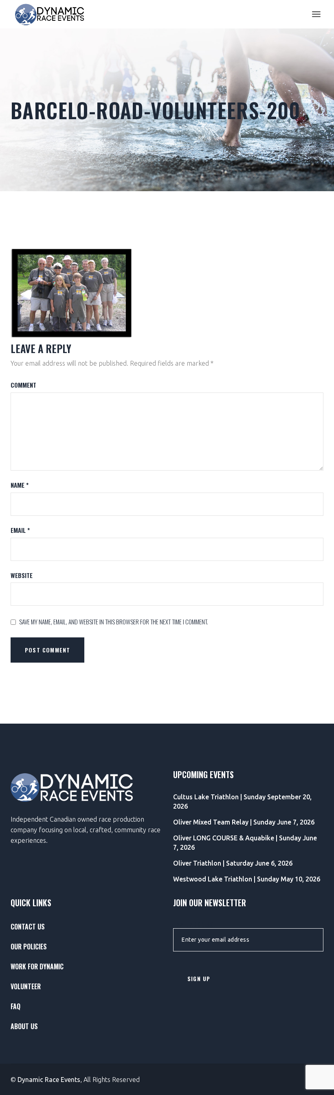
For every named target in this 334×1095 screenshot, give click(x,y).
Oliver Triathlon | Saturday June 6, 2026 (232, 863)
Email (20, 530)
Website (22, 575)
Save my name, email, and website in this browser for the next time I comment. (113, 621)
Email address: (194, 924)
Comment (23, 385)
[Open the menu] (316, 14)
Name (20, 485)
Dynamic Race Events (49, 1079)
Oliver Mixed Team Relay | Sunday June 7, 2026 (243, 822)
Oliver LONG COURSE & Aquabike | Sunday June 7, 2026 (245, 842)
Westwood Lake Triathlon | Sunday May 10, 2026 (246, 879)
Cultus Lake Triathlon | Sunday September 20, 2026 (242, 801)
